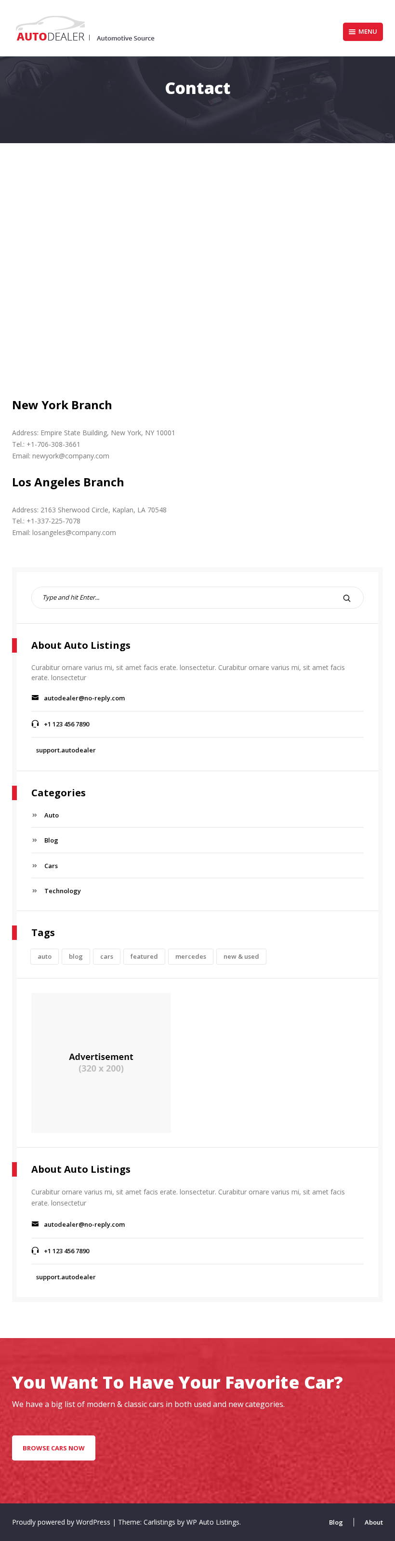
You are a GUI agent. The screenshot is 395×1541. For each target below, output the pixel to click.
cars (106, 956)
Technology (62, 890)
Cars (51, 865)
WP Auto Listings (212, 1522)
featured (144, 956)
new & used (241, 956)
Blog (51, 840)
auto (45, 956)
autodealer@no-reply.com (84, 698)
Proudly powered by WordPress (62, 1522)
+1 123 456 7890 (66, 724)
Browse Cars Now (54, 1448)
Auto (51, 815)
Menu (367, 31)
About (374, 1522)
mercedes (190, 956)
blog (76, 956)
